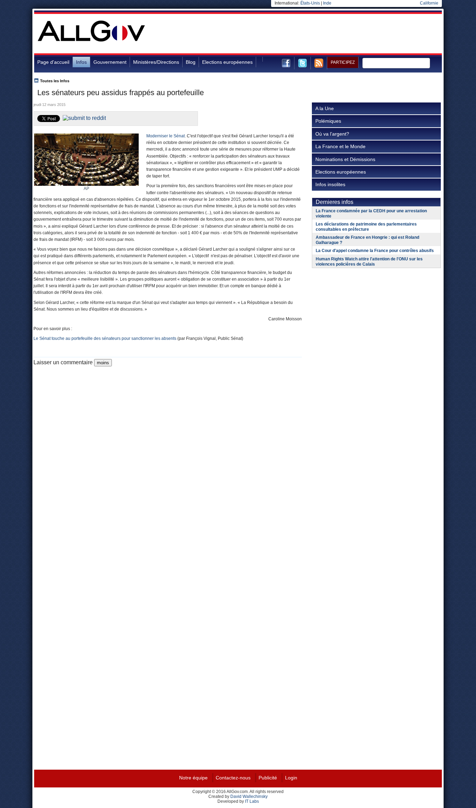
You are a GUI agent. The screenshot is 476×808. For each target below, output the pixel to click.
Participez (343, 62)
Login (291, 777)
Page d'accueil (53, 62)
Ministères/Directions (156, 62)
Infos (81, 62)
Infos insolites (330, 184)
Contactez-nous (233, 777)
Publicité (268, 777)
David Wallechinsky (249, 796)
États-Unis (310, 3)
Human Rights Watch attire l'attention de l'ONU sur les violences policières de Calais (369, 262)
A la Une (324, 108)
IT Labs (252, 801)
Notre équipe (193, 777)
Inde (327, 3)
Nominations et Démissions (345, 159)
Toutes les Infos (54, 81)
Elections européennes (227, 62)
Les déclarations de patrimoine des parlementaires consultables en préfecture (366, 227)
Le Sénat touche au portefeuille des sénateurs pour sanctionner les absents (104, 338)
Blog (190, 62)
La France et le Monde (340, 146)
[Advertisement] (315, 36)
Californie (429, 3)
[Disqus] (167, 453)
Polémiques (328, 121)
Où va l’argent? (332, 134)
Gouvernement (109, 62)
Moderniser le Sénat (165, 136)
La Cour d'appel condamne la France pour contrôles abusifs (375, 250)
